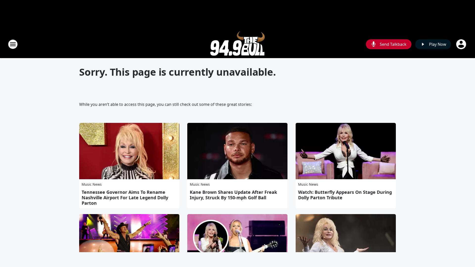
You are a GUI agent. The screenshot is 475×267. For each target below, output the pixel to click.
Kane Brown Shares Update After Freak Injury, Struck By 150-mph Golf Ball (233, 194)
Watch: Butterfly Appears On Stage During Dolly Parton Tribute (345, 194)
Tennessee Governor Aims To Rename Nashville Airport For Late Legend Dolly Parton (125, 197)
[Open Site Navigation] (13, 44)
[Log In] (461, 44)
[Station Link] (237, 44)
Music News (92, 184)
